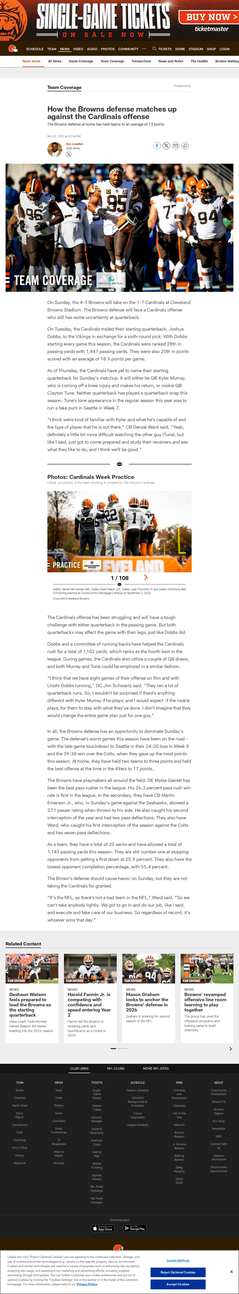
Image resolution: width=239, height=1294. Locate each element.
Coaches (19, 1097)
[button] (113, 1048)
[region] (119, 1272)
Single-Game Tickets (96, 1094)
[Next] (145, 577)
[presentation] (231, 1049)
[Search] (154, 48)
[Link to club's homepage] (13, 48)
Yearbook (19, 1163)
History (19, 1155)
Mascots (179, 1124)
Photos (58, 1105)
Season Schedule (137, 1090)
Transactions (20, 1124)
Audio (59, 1113)
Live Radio (59, 1120)
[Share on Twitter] (166, 148)
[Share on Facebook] (157, 148)
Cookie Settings (178, 1260)
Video (59, 1097)
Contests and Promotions (179, 1094)
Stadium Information (218, 1157)
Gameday (179, 1105)
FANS (179, 1082)
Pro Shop (219, 1121)
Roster (20, 1090)
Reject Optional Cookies (178, 1272)
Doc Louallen (74, 143)
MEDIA (59, 1082)
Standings (19, 1140)
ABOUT (218, 1082)
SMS (219, 1136)
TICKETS (96, 1082)
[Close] (231, 1272)
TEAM (19, 1082)
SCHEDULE (138, 1082)
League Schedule (137, 1124)
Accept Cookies (178, 1284)
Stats (19, 1132)
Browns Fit (218, 1101)
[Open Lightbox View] (119, 548)
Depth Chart (19, 1105)
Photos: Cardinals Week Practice (90, 476)
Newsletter (218, 1128)
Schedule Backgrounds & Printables (137, 1101)
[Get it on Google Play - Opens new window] (135, 1230)
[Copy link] (185, 146)
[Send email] (175, 148)
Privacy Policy (87, 1284)
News (59, 1090)
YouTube (58, 1163)
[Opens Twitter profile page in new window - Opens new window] (69, 154)
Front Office (19, 1147)
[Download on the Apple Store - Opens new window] (103, 1229)
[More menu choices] (144, 48)
